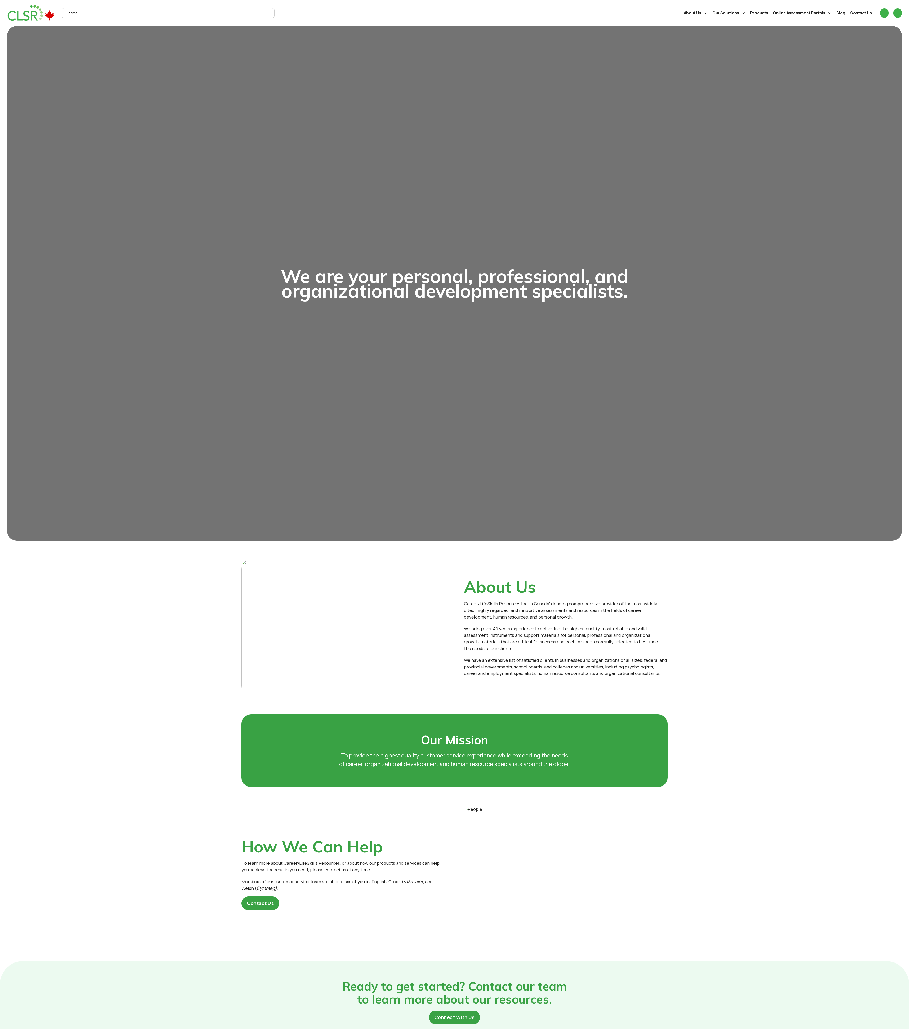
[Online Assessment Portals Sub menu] (830, 13)
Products (759, 13)
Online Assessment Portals (799, 13)
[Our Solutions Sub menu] (743, 13)
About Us (692, 13)
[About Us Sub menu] (706, 13)
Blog (840, 13)
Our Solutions (725, 13)
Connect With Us (454, 1017)
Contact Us (861, 13)
